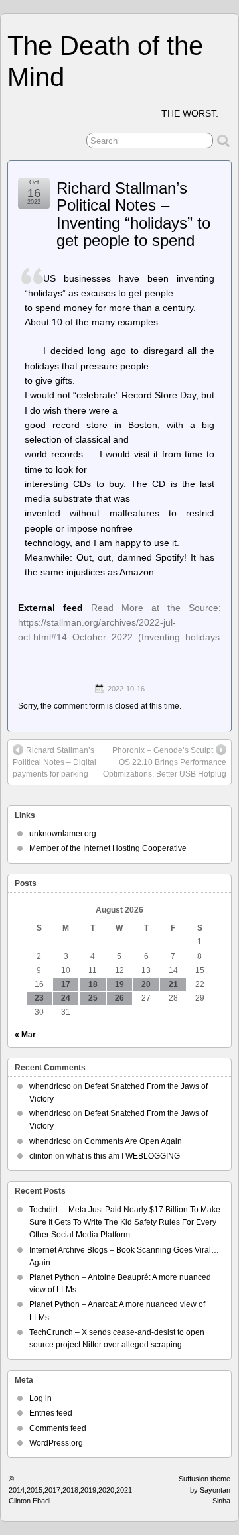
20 (146, 984)
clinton (41, 1156)
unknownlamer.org (62, 833)
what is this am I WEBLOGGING (123, 1156)
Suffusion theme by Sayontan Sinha (204, 1490)
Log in (40, 1398)
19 (119, 984)
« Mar (25, 1034)
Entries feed (50, 1413)
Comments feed (57, 1428)
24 (65, 998)
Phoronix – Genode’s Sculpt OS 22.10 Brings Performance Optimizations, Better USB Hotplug (164, 762)
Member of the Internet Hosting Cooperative (108, 848)
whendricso (50, 1086)
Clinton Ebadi (29, 1501)
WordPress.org (56, 1443)
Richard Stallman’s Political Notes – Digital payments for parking (54, 762)
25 (93, 998)
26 (119, 998)
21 (173, 984)
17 (65, 984)
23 (39, 998)
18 (93, 984)
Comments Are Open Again (133, 1141)
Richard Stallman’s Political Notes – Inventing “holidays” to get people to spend (133, 214)
